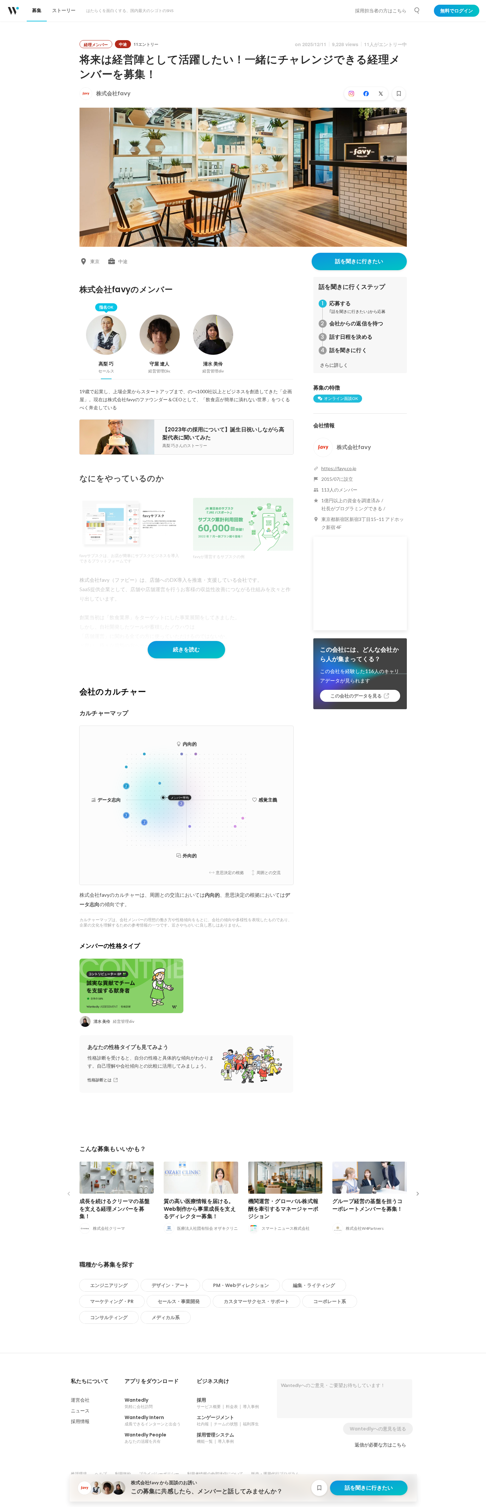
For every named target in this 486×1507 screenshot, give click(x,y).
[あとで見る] (399, 93)
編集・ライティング (314, 1285)
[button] (90, 1381)
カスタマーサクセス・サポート (256, 1301)
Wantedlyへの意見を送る (378, 1428)
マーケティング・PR (112, 1301)
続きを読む (186, 649)
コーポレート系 (329, 1301)
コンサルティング (109, 1317)
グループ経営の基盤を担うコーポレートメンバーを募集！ (367, 1204)
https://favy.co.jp (338, 468)
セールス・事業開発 (179, 1301)
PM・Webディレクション (241, 1285)
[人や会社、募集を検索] (417, 10)
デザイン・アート (170, 1285)
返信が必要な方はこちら (380, 1444)
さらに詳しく (334, 365)
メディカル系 (166, 1317)
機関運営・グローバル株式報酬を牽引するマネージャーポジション (283, 1208)
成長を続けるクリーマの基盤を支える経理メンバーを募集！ (114, 1208)
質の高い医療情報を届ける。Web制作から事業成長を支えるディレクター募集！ (200, 1208)
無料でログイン (456, 10)
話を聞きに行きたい (359, 261)
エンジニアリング (109, 1285)
